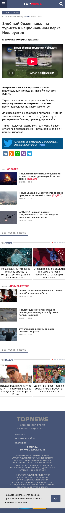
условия (22, 502)
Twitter (41, 144)
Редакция (20, 442)
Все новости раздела (14, 232)
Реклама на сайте (25, 438)
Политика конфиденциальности (32, 448)
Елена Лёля (37, 16)
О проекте (20, 434)
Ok (55, 498)
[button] (3, 4)
